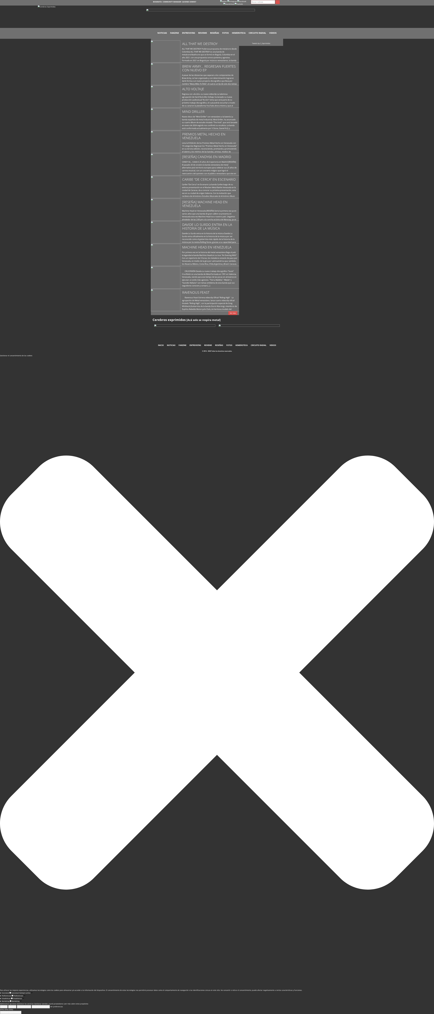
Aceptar (4, 1007)
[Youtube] (239, 4)
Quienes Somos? (189, 2)
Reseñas (214, 33)
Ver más (233, 313)
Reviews (202, 33)
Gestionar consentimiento (10, 1012)
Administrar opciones (8, 1004)
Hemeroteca (238, 33)
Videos (273, 33)
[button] (217, 673)
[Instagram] (232, 1)
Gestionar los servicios (25, 1004)
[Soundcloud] (228, 4)
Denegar (12, 1007)
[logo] (90, 17)
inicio (161, 345)
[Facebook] (241, 1)
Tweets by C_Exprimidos (261, 43)
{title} (2, 1009)
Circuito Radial (257, 33)
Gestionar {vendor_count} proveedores (48, 1004)
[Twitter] (223, 1)
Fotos (225, 33)
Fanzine (174, 33)
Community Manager (172, 2)
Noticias (162, 33)
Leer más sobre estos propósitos (76, 1004)
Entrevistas (188, 33)
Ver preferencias (24, 1007)
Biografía (157, 2)
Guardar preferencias (41, 1007)
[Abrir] (200, 17)
